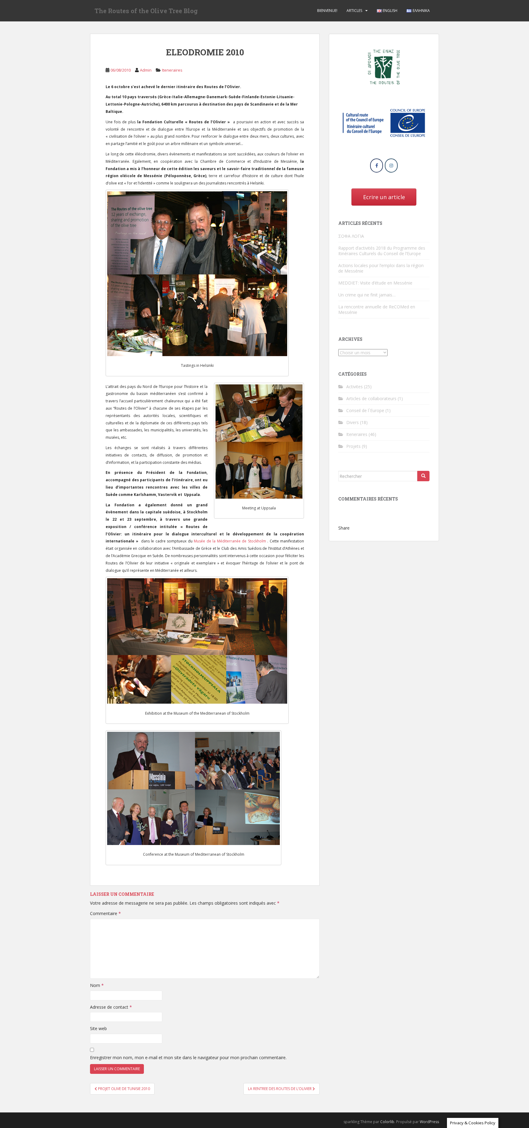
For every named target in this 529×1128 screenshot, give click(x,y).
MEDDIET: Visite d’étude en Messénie (375, 283)
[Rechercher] (423, 476)
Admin (146, 70)
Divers (352, 422)
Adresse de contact (111, 1007)
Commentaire (105, 913)
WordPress (429, 1121)
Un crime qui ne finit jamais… (367, 295)
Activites (354, 386)
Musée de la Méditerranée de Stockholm (230, 541)
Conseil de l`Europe (365, 410)
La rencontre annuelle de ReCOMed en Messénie (376, 309)
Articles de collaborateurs (371, 398)
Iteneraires (172, 70)
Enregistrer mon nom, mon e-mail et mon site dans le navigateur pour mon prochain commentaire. (188, 1057)
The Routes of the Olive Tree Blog (146, 11)
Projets (353, 446)
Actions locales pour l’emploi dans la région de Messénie (381, 268)
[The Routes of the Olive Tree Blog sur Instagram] (391, 165)
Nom (97, 985)
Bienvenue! (327, 10)
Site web (98, 1028)
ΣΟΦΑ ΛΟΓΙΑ (351, 236)
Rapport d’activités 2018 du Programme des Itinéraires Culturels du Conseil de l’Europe (381, 250)
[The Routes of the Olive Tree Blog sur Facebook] (376, 165)
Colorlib (387, 1121)
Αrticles (354, 10)
